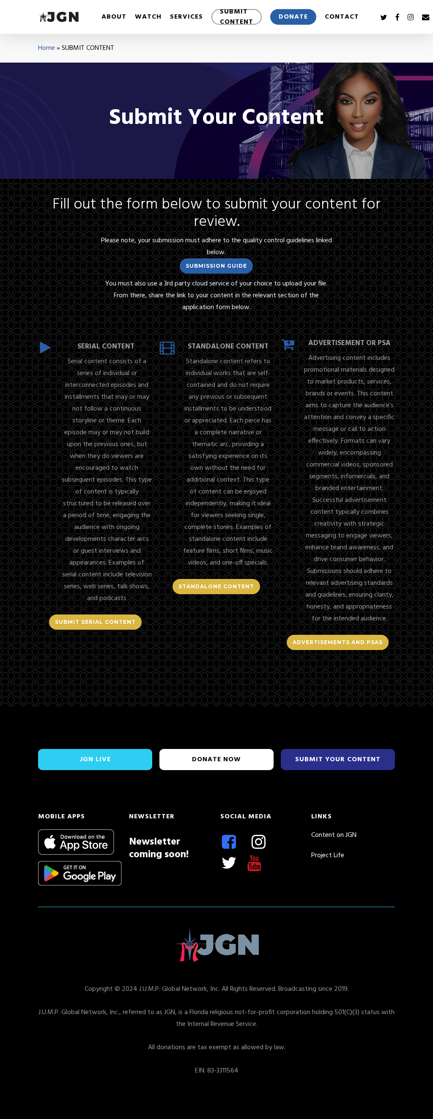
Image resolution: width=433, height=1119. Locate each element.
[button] (216, 266)
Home (46, 48)
